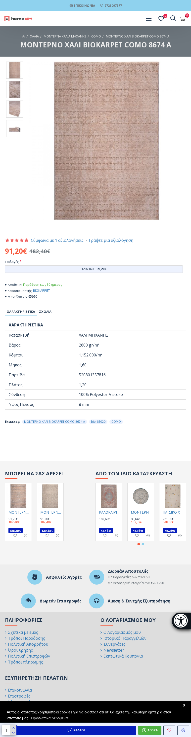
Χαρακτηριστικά (21, 311)
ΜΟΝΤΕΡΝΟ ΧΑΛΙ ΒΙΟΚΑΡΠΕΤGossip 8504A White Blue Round (142, 512)
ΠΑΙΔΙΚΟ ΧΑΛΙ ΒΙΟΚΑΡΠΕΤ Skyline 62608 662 (174, 512)
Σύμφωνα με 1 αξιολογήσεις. (57, 240)
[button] (139, 544)
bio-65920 (98, 422)
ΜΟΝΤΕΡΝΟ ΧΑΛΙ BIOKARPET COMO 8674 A (54, 422)
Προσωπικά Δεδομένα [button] (49, 718)
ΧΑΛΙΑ (34, 36)
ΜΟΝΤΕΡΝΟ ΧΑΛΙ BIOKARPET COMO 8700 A (51, 512)
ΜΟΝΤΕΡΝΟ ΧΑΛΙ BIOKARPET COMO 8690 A (19, 512)
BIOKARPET (41, 290)
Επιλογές (12, 261)
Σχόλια (45, 311)
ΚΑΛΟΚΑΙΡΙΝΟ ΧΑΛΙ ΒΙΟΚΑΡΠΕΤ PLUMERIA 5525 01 (110, 512)
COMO (96, 36)
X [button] (184, 705)
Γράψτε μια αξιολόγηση (111, 240)
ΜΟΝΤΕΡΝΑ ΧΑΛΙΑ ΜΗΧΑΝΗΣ (65, 36)
